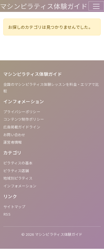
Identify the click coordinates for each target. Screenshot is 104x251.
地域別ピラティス (17, 178)
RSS (7, 214)
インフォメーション (20, 185)
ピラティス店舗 (16, 170)
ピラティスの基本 (17, 162)
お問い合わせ (14, 134)
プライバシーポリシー (21, 111)
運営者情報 (12, 142)
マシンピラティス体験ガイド (43, 6)
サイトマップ (14, 206)
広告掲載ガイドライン (21, 127)
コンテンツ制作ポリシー (23, 119)
